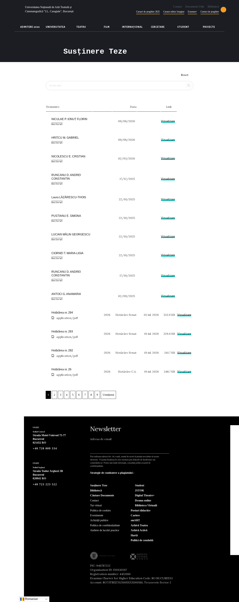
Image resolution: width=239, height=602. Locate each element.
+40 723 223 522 (45, 484)
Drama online (142, 500)
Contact (177, 6)
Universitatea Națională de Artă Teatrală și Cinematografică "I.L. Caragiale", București (49, 9)
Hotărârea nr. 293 (62, 331)
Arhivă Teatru (139, 525)
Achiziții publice (99, 520)
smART (135, 520)
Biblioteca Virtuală (145, 505)
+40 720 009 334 (45, 448)
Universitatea (55, 27)
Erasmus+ (192, 11)
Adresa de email (100, 439)
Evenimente (96, 515)
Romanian (31, 598)
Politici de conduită (142, 540)
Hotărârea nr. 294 (62, 312)
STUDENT (183, 27)
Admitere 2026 (30, 27)
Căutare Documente (102, 495)
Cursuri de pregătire (210, 11)
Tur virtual (96, 505)
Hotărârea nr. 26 (61, 369)
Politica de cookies (100, 510)
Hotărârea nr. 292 (62, 350)
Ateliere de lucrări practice (104, 530)
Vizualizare (168, 121)
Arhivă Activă (139, 530)
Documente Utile (194, 6)
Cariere (135, 515)
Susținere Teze (98, 485)
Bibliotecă (213, 6)
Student (139, 485)
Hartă (134, 535)
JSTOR (139, 490)
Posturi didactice (140, 510)
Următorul (108, 394)
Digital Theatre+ (144, 495)
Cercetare (158, 27)
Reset (185, 75)
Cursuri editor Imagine (173, 11)
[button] (223, 9)
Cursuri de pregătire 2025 (148, 11)
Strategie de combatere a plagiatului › (112, 472)
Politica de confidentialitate (105, 525)
